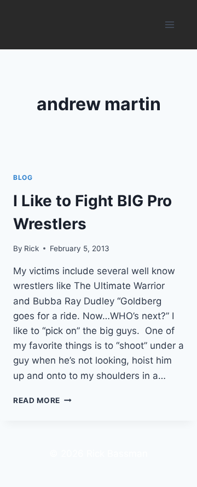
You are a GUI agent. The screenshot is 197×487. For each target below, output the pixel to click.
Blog (22, 177)
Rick (31, 248)
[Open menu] (169, 24)
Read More (42, 400)
